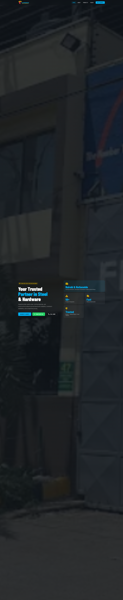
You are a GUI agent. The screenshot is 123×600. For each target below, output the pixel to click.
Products (85, 2)
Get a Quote (100, 2)
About (79, 2)
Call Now (52, 314)
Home (74, 2)
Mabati (92, 2)
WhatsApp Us (39, 314)
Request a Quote (24, 314)
